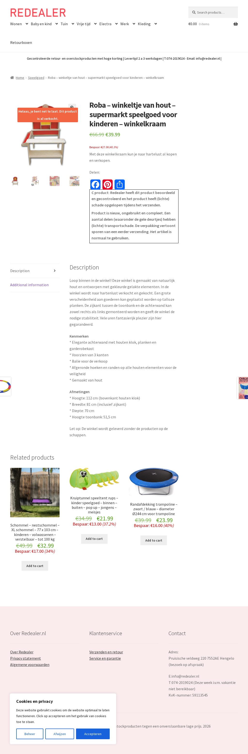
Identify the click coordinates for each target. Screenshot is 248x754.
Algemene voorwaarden (29, 664)
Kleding (144, 23)
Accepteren (92, 734)
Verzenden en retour (106, 651)
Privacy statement (25, 658)
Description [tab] (20, 270)
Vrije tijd (83, 23)
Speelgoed (36, 77)
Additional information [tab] (29, 284)
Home (20, 77)
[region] (63, 718)
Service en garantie (105, 658)
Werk (124, 23)
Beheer (29, 734)
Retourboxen (21, 42)
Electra (105, 23)
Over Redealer (21, 651)
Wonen (16, 23)
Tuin (64, 23)
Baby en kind (41, 23)
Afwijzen (60, 734)
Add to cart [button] (34, 566)
